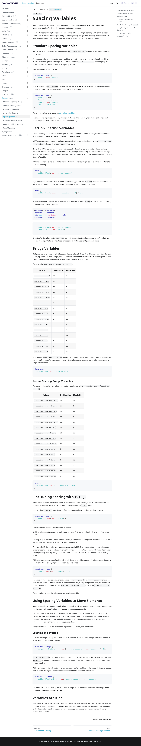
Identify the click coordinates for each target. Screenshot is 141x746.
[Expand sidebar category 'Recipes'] (27, 90)
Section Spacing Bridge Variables (126, 21)
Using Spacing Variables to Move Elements (127, 29)
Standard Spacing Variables (125, 10)
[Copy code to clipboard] (109, 75)
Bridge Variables (122, 16)
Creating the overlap (125, 33)
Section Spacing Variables (125, 13)
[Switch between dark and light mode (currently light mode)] (117, 3)
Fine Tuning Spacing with (127, 25)
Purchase (40, 3)
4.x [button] (111, 3)
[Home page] (35, 9)
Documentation (28, 3)
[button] (15, 12)
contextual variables (67, 113)
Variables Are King (123, 36)
